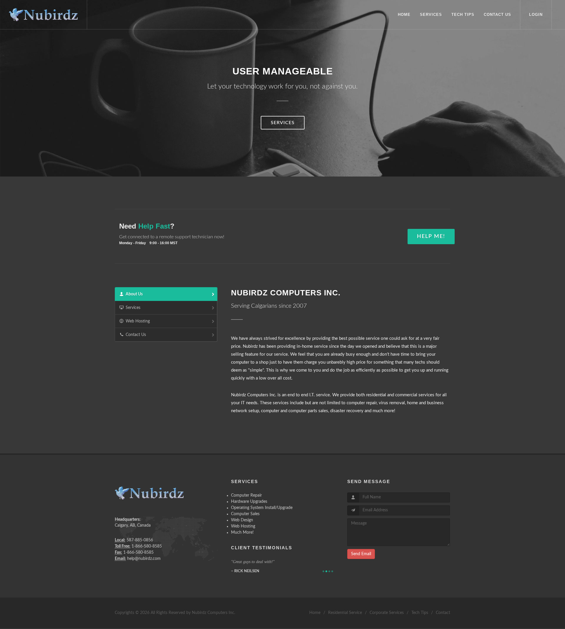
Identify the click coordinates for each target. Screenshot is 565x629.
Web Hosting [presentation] (138, 321)
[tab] (166, 294)
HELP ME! (431, 236)
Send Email (361, 554)
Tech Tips (419, 613)
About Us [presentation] (134, 294)
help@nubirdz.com (144, 559)
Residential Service (345, 613)
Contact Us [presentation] (136, 335)
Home (314, 613)
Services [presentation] (133, 308)
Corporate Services (387, 613)
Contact (443, 613)
